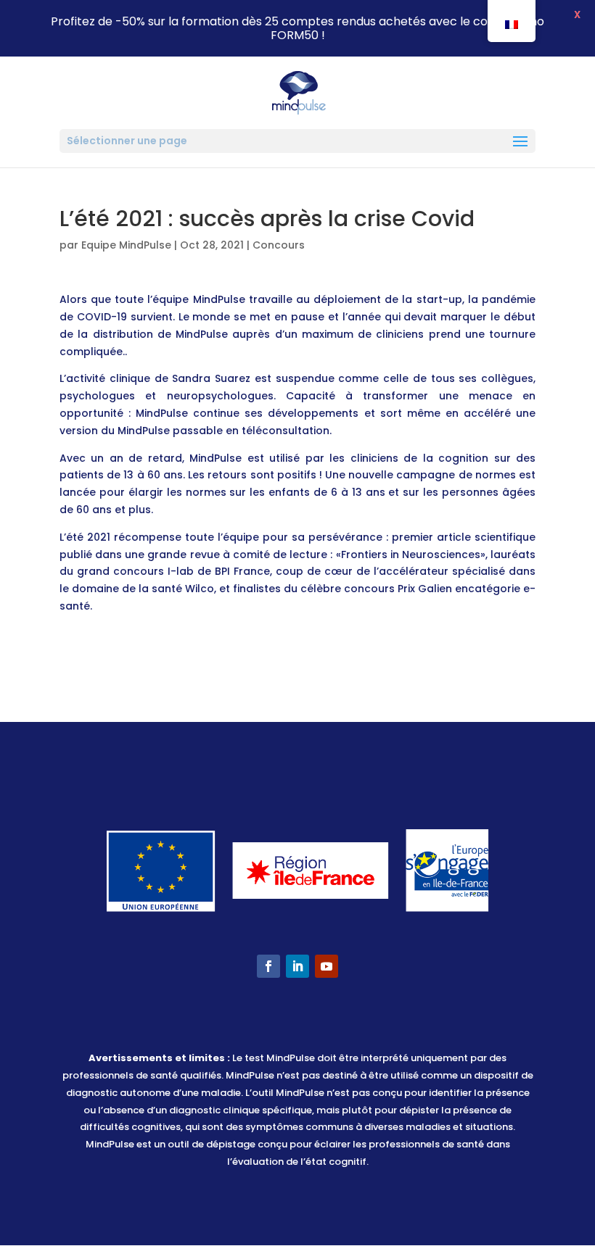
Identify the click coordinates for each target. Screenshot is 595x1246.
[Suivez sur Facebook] (268, 966)
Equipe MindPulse (126, 245)
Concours (279, 245)
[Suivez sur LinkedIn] (297, 966)
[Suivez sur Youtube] (326, 966)
